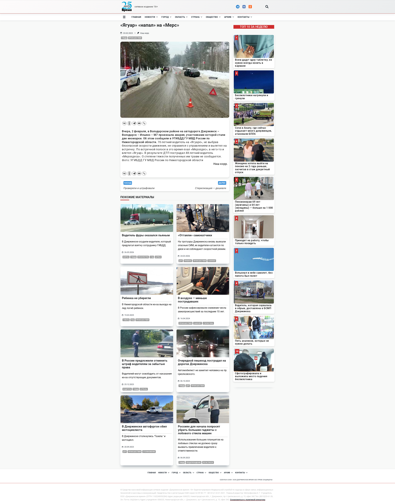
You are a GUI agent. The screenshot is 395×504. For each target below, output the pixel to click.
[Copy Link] (144, 123)
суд (151, 257)
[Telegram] (134, 123)
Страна (195, 17)
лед (132, 320)
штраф (158, 257)
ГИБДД (124, 38)
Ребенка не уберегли (136, 298)
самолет (197, 323)
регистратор (208, 462)
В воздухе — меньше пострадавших (192, 299)
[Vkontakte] (124, 123)
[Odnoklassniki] (129, 123)
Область (180, 17)
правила (187, 261)
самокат (211, 261)
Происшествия (135, 38)
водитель (127, 389)
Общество (212, 17)
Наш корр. (144, 33)
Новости (150, 17)
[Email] (139, 123)
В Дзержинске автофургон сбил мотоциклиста (144, 428)
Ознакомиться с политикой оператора (247, 499)
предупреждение (193, 462)
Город (165, 17)
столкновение (149, 451)
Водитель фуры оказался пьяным (146, 235)
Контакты (243, 17)
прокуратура (143, 257)
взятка (126, 257)
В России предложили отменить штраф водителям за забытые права (144, 364)
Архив (227, 17)
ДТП (187, 386)
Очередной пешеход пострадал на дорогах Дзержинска (202, 362)
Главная (136, 17)
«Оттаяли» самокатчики (195, 235)
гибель (126, 320)
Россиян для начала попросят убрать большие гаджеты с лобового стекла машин (199, 430)
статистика (208, 323)
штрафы (143, 389)
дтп (180, 261)
